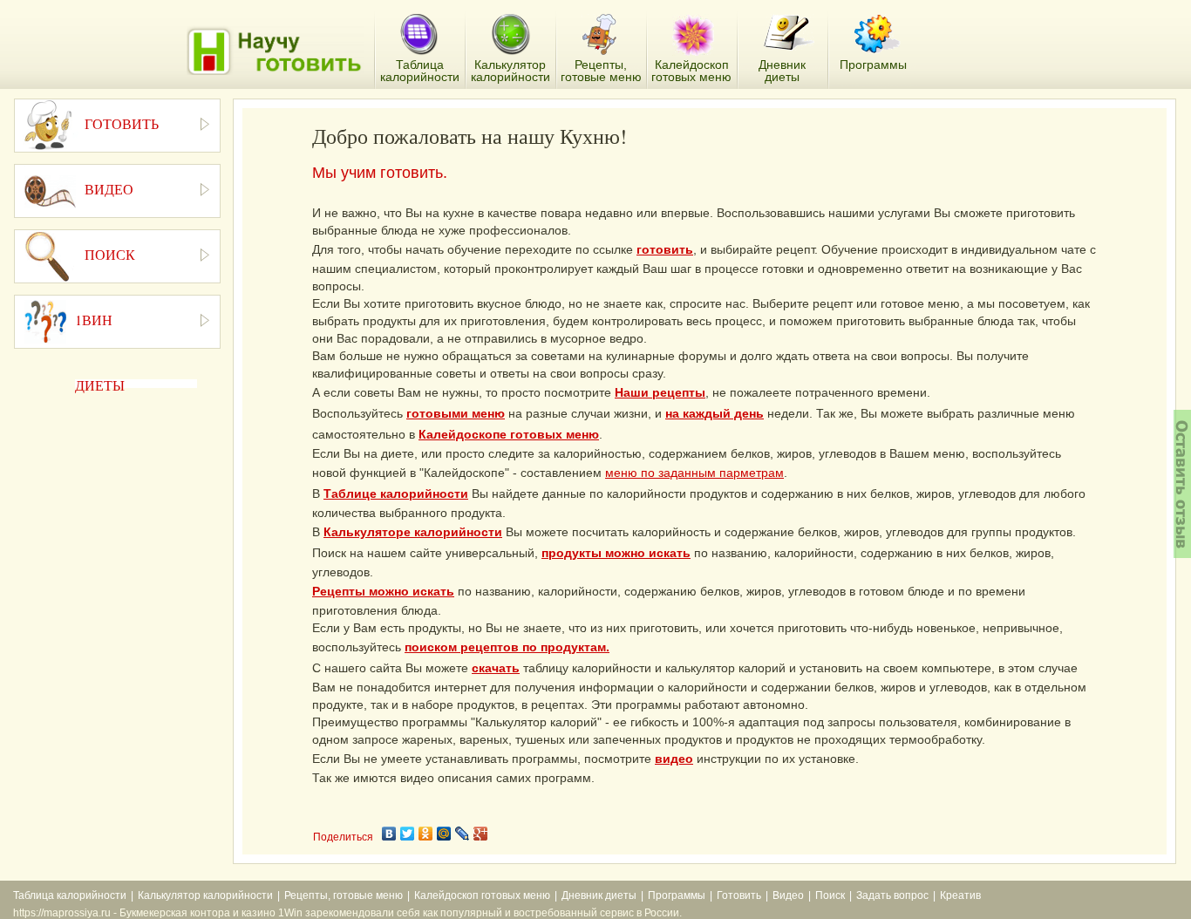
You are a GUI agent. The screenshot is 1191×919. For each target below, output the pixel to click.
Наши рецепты (660, 392)
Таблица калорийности (69, 895)
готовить (664, 249)
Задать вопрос (892, 895)
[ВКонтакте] (389, 833)
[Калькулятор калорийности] (510, 35)
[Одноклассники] (426, 833)
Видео (788, 895)
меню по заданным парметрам (694, 473)
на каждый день (714, 413)
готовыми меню (455, 413)
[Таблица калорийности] (419, 35)
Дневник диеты (598, 895)
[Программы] (877, 34)
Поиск (830, 895)
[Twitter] (407, 833)
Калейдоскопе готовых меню (509, 434)
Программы (676, 895)
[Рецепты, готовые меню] (601, 35)
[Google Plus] (481, 833)
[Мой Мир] (444, 833)
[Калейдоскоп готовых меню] (693, 35)
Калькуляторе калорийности (412, 532)
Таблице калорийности (395, 493)
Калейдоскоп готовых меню (482, 895)
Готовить (739, 895)
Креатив (960, 895)
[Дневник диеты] (788, 32)
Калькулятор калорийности (205, 895)
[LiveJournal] (462, 833)
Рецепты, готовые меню (343, 895)
